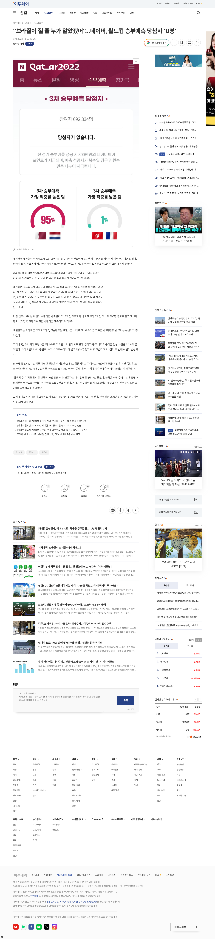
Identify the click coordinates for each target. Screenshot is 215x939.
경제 (94, 759)
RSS (198, 3)
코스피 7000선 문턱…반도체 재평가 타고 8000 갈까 (42, 473)
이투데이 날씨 (137, 819)
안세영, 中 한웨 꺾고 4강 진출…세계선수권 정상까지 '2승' (186, 146)
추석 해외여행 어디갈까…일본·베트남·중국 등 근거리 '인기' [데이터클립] (77, 661)
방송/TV (16, 830)
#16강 (44, 452)
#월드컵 (31, 452)
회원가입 (168, 3)
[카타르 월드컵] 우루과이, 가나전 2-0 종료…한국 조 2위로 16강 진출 (49, 425)
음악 (15, 840)
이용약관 (48, 875)
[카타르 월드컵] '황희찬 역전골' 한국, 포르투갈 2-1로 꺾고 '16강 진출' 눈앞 (51, 421)
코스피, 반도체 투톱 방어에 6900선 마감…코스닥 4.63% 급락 (72, 604)
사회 (159, 759)
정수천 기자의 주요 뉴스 (29, 466)
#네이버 (18, 452)
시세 (15, 775)
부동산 (55, 759)
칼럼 (178, 790)
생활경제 (95, 775)
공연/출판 (17, 845)
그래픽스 (36, 835)
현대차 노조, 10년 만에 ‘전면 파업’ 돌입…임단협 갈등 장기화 (70, 642)
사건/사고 (161, 775)
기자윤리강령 (65, 901)
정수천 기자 (18, 43)
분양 (54, 780)
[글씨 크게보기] (197, 42)
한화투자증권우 (167, 686)
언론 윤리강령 (52, 901)
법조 (159, 764)
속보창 (176, 3)
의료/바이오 (107, 13)
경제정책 (95, 764)
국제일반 (114, 769)
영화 (15, 835)
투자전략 (190, 585)
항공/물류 (84, 13)
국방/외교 (138, 775)
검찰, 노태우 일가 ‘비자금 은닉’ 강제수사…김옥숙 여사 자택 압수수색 (74, 623)
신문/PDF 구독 (187, 3)
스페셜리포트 (77, 819)
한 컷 (35, 840)
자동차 (62, 13)
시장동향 (55, 764)
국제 (113, 759)
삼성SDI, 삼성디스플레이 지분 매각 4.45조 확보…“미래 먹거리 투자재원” (78, 585)
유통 (95, 13)
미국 (113, 775)
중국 (113, 780)
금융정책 (36, 764)
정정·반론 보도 (126, 875)
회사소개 (35, 875)
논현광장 (180, 769)
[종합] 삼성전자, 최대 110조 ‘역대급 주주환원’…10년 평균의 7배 (72, 528)
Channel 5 (97, 819)
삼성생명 (164, 678)
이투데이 (17, 23)
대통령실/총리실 (140, 764)
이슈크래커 (37, 824)
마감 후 (179, 785)
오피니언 (180, 759)
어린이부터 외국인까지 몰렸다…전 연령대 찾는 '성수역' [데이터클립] (75, 566)
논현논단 (180, 764)
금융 (35, 759)
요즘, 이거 (37, 830)
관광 (15, 824)
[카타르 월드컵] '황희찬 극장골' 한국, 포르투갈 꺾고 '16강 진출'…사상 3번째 (52, 430)
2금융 (35, 780)
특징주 (166, 585)
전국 (159, 785)
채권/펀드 (17, 795)
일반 (132, 13)
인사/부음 (161, 790)
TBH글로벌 (165, 669)
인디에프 (164, 653)
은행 (34, 769)
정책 (54, 775)
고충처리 (99, 875)
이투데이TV (57, 819)
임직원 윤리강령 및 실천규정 (84, 901)
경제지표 (95, 769)
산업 (23, 12)
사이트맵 (170, 875)
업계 (54, 769)
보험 (34, 775)
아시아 (114, 785)
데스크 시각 (181, 780)
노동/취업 (161, 780)
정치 (136, 759)
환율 (15, 801)
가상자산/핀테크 (39, 790)
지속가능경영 (156, 819)
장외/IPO (17, 780)
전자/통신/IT (49, 13)
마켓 (15, 759)
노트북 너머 (181, 795)
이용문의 (111, 875)
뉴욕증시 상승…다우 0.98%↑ (178, 154)
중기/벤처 (121, 13)
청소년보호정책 (83, 875)
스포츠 (15, 850)
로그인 (159, 3)
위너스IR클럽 (117, 819)
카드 (34, 785)
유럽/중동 (115, 790)
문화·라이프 (18, 819)
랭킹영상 (55, 830)
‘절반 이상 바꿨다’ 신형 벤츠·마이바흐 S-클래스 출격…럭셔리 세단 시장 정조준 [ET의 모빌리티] (184, 409)
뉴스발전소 (37, 819)
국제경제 (114, 764)
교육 (159, 769)
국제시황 (16, 806)
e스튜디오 (56, 824)
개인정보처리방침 (64, 875)
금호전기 (164, 661)
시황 (15, 769)
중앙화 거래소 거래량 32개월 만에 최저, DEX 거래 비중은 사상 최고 (48, 434)
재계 (37, 13)
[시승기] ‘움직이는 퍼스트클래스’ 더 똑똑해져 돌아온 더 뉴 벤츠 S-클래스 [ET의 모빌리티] (183, 359)
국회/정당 (138, 769)
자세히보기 (49, 467)
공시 (15, 764)
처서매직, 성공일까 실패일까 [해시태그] (59, 547)
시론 (178, 775)
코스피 (166, 646)
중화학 (73, 13)
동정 (159, 795)
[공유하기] (174, 42)
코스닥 (190, 646)
